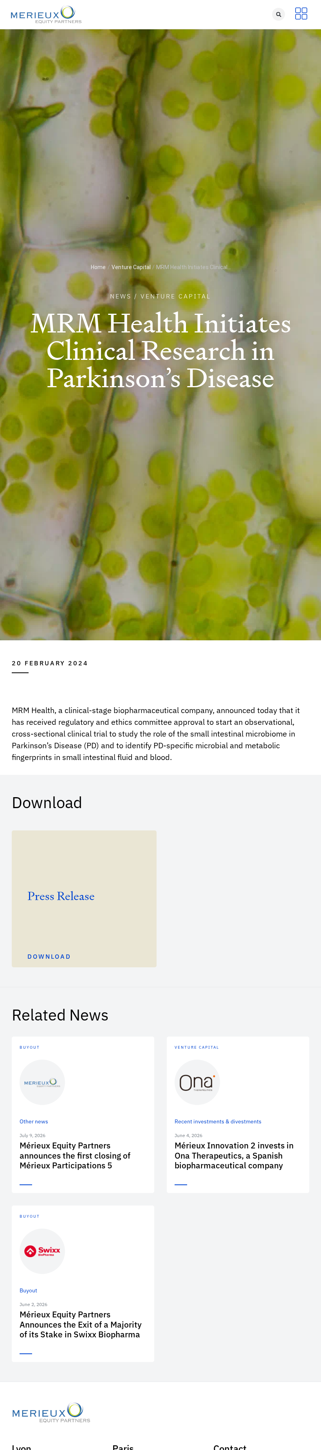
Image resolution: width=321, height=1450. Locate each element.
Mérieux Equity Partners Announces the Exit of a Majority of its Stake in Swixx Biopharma (81, 1324)
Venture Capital (131, 267)
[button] (278, 14)
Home (98, 267)
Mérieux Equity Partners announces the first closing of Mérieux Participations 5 (75, 1155)
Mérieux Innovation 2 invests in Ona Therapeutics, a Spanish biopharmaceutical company (234, 1155)
